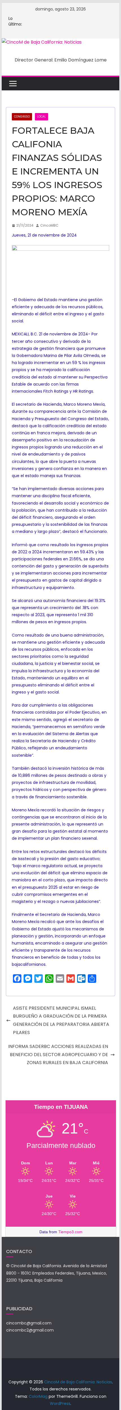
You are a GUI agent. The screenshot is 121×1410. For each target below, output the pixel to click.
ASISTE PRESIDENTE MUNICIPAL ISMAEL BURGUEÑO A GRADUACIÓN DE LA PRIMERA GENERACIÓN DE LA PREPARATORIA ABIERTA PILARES (61, 1020)
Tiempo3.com (70, 1232)
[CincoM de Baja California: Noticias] (42, 42)
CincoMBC (49, 225)
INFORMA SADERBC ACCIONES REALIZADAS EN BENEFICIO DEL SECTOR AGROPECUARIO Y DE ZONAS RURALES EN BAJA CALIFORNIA (58, 1054)
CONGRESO (22, 116)
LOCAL (41, 116)
